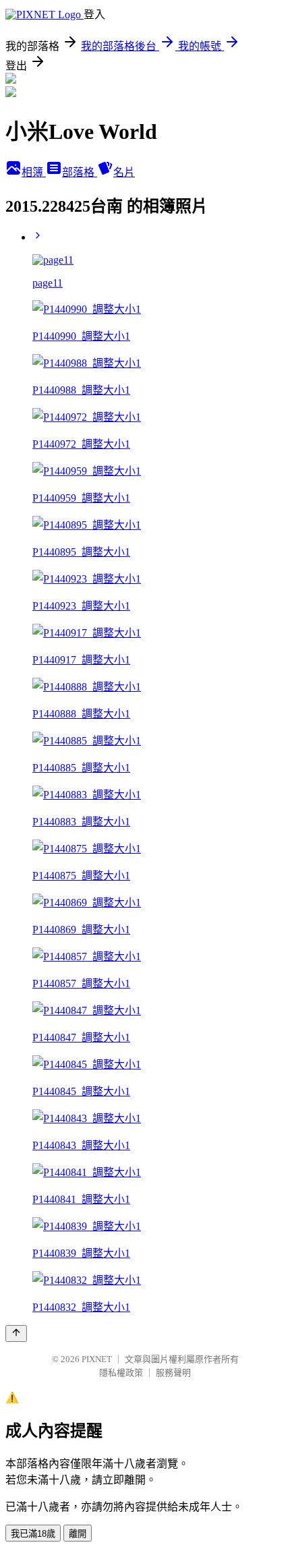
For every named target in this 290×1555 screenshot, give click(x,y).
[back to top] (16, 1333)
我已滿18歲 (33, 1534)
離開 (77, 1534)
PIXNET (97, 1359)
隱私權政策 (121, 1373)
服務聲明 (173, 1373)
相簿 (34, 172)
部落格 (79, 172)
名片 (124, 172)
